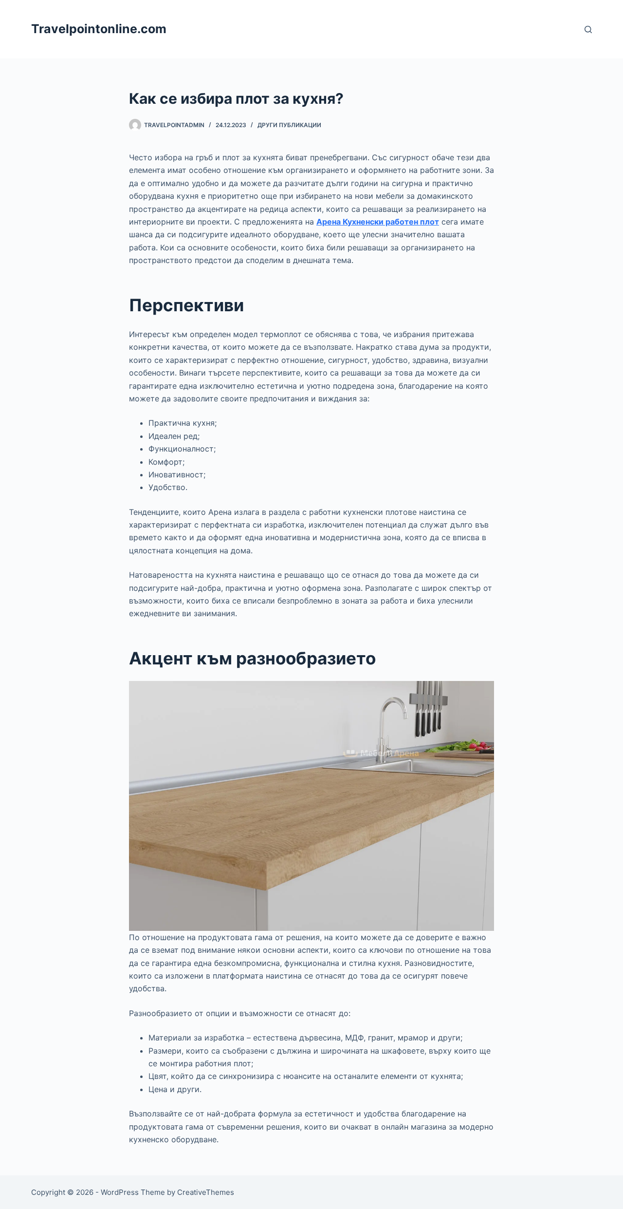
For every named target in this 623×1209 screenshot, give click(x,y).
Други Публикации (289, 125)
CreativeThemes (205, 1192)
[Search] (588, 29)
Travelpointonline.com (98, 28)
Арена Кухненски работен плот (377, 222)
